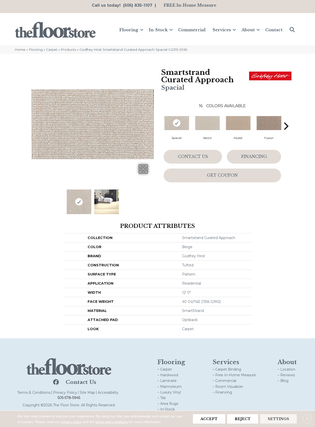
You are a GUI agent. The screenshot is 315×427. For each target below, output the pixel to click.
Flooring (128, 29)
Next (151, 199)
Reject (243, 419)
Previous (34, 199)
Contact (274, 29)
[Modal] (238, 123)
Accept (209, 419)
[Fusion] (269, 123)
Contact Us (193, 156)
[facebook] (55, 382)
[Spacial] (176, 123)
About (248, 29)
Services (222, 29)
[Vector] (207, 123)
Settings (278, 419)
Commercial (191, 29)
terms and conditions (111, 422)
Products (68, 49)
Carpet (51, 49)
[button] (141, 29)
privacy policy (71, 422)
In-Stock (158, 29)
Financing (254, 156)
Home (20, 49)
